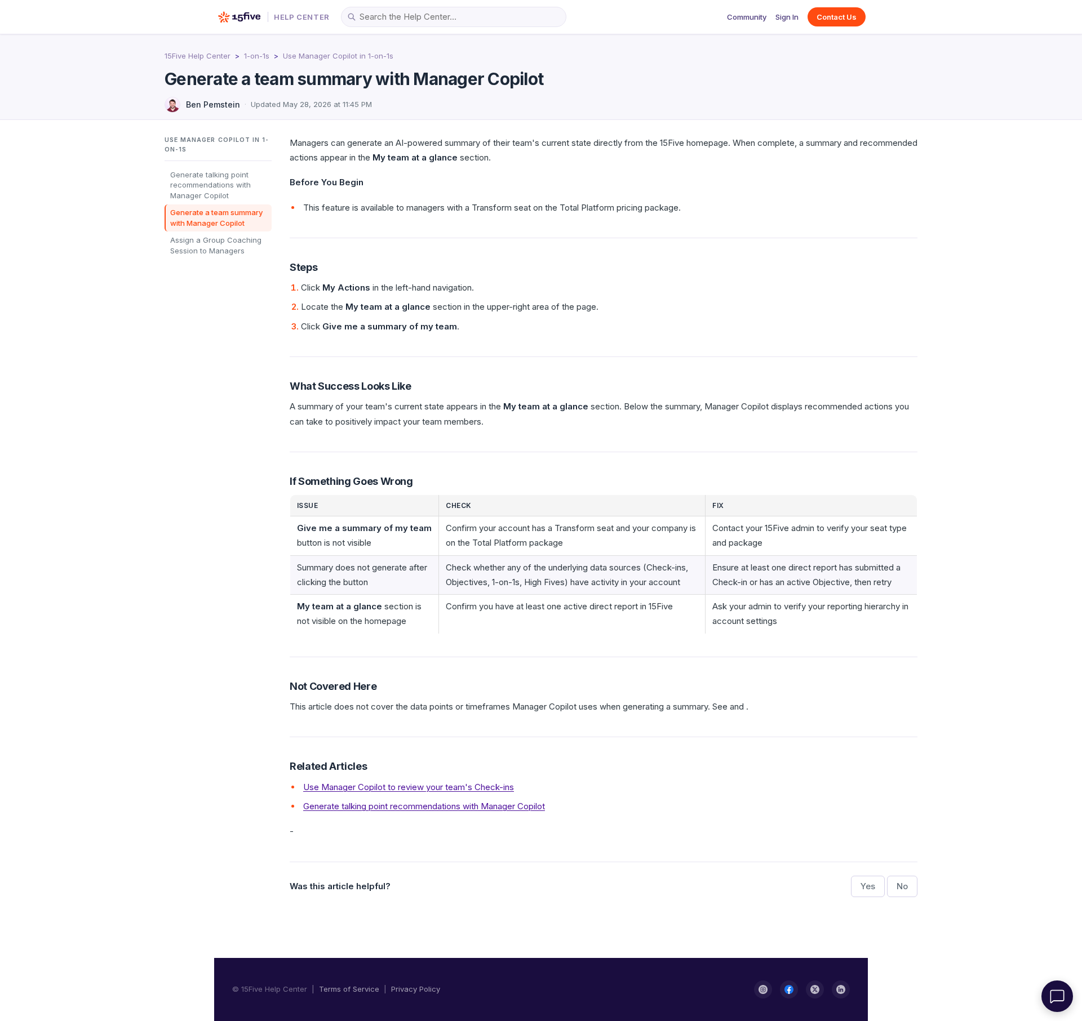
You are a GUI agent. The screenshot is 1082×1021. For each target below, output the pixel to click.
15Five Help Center (197, 55)
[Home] (239, 17)
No (902, 886)
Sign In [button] (787, 16)
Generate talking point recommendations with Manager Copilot (210, 185)
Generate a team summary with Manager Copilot (216, 218)
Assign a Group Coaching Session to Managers (215, 245)
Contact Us (837, 16)
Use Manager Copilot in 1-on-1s (338, 55)
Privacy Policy (415, 988)
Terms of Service (349, 988)
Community (746, 16)
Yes (868, 886)
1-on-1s (256, 55)
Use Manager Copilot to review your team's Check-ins (408, 787)
